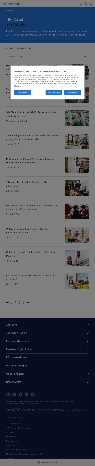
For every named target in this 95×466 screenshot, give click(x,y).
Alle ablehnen (54, 92)
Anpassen (22, 92)
